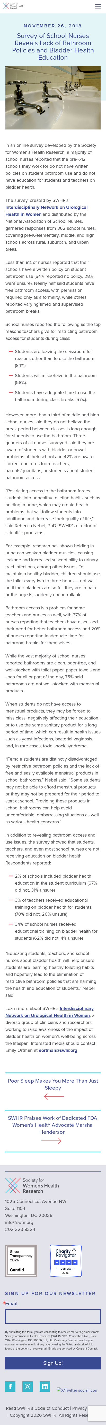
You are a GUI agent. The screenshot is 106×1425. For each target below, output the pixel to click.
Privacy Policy (86, 1408)
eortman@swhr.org (58, 1050)
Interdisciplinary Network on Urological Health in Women (49, 1012)
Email (11, 1303)
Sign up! (53, 1363)
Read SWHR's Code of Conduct (37, 1408)
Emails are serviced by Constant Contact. (73, 1348)
